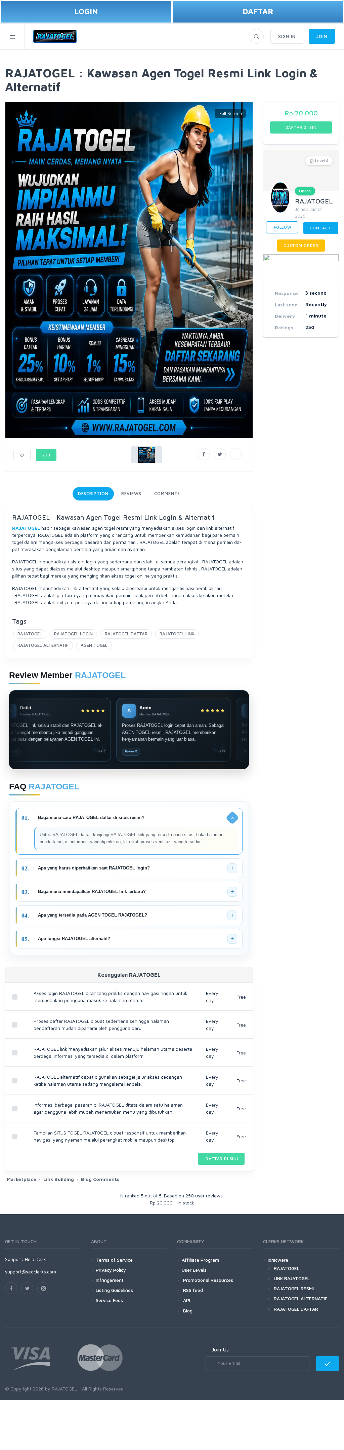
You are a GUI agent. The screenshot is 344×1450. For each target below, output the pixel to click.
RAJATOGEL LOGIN (73, 633)
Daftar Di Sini (221, 1158)
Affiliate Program (200, 1260)
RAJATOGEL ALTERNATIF (43, 645)
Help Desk (35, 1259)
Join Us (220, 1349)
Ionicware (278, 1260)
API (186, 1300)
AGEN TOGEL (94, 645)
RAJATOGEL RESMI (294, 1288)
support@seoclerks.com (30, 1271)
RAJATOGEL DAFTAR (126, 633)
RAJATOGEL (29, 633)
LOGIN (86, 11)
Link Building (58, 1179)
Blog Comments (100, 1179)
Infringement (110, 1280)
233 (46, 454)
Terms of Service (114, 1260)
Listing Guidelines (114, 1290)
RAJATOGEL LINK (177, 633)
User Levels (194, 1270)
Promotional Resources (207, 1280)
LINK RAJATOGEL (292, 1278)
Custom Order (301, 245)
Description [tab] (93, 493)
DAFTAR (258, 11)
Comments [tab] (167, 493)
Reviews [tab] (131, 493)
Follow (282, 227)
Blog (187, 1310)
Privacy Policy (111, 1270)
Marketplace (21, 1179)
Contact (321, 227)
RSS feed (192, 1290)
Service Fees (109, 1300)
